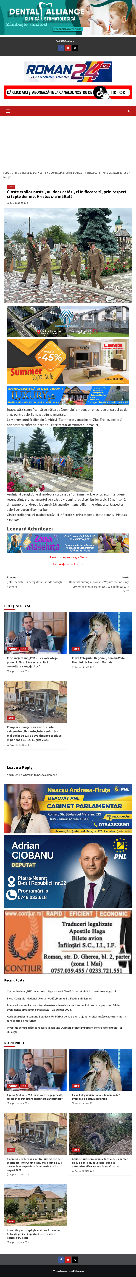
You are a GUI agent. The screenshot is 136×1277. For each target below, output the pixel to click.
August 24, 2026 (17, 671)
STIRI (11, 186)
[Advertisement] (68, 142)
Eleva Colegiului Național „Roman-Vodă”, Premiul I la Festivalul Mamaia (99, 660)
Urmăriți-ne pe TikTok (68, 564)
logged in (27, 774)
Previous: (35, 582)
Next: (99, 584)
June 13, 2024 (16, 203)
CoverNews (60, 1271)
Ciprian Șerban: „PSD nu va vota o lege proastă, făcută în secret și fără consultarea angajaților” (32, 662)
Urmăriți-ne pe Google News (68, 557)
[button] (7, 110)
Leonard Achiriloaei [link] (30, 529)
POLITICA (12, 648)
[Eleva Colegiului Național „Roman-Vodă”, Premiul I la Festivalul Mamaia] (100, 633)
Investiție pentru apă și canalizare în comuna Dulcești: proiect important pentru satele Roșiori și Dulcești (64, 1029)
